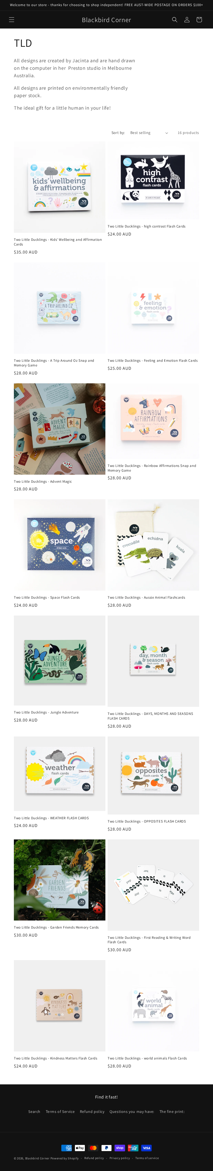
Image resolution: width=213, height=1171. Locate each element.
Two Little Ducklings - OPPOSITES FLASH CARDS (147, 821)
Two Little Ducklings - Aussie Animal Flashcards (146, 597)
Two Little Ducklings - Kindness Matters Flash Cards (55, 1058)
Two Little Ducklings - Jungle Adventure (46, 712)
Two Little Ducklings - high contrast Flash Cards (147, 226)
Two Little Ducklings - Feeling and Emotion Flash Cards (152, 360)
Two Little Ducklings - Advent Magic (43, 481)
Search (34, 1111)
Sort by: (118, 132)
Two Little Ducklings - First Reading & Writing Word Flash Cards (149, 940)
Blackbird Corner (37, 1158)
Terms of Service (60, 1111)
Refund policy (92, 1111)
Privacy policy (120, 1158)
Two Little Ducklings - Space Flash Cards (47, 597)
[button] (12, 20)
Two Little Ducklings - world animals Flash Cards (147, 1058)
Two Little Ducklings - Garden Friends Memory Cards (56, 927)
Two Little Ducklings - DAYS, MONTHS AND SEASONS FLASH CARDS (150, 716)
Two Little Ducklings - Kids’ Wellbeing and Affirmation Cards (58, 242)
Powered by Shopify (64, 1158)
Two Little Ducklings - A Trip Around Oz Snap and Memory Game (54, 363)
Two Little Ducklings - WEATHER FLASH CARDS (51, 818)
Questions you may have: (132, 1111)
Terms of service (147, 1158)
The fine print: (172, 1111)
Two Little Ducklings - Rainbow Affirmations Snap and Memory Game (152, 468)
